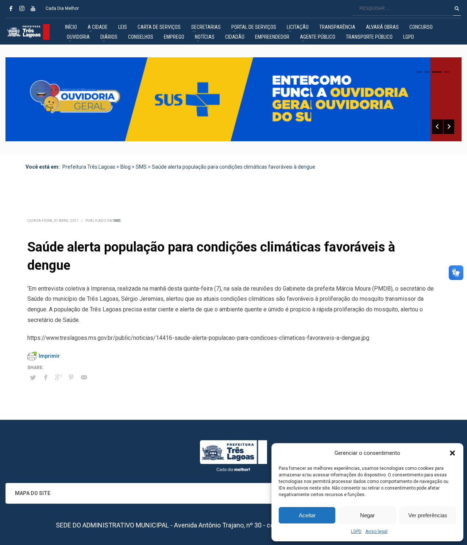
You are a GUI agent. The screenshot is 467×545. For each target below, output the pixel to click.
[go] (456, 8)
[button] (452, 453)
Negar (367, 515)
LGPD (356, 531)
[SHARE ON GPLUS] (58, 377)
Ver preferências (427, 515)
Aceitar (307, 515)
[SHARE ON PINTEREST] (71, 377)
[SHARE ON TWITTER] (32, 377)
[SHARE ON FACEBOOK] (45, 377)
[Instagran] (21, 8)
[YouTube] (32, 8)
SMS (116, 221)
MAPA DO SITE (32, 493)
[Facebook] (10, 8)
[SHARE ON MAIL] (83, 377)
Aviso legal (376, 531)
